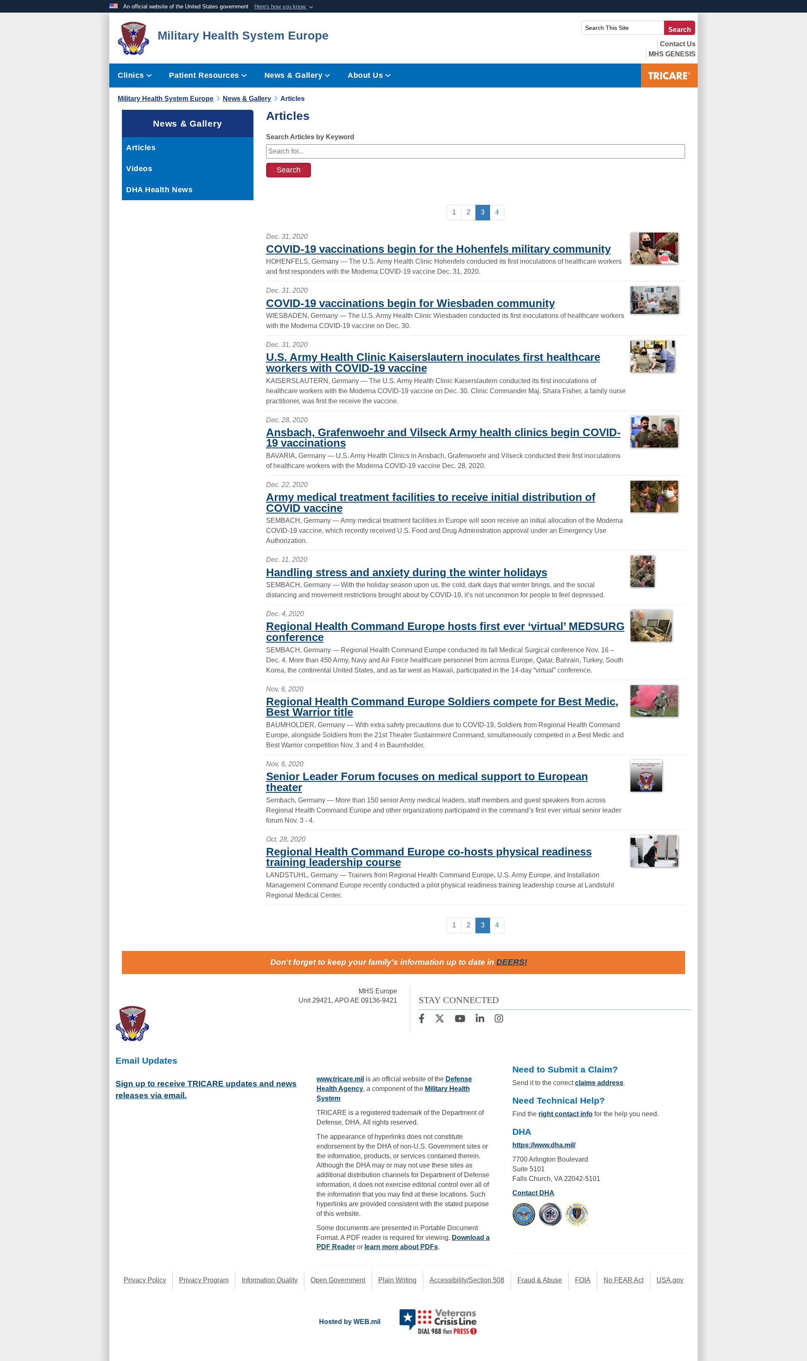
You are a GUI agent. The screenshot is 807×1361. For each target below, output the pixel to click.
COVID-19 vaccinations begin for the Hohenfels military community (438, 249)
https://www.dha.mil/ (543, 1145)
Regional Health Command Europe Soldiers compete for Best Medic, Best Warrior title (442, 707)
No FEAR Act (623, 1280)
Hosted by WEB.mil (349, 1321)
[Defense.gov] (523, 1214)
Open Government (338, 1280)
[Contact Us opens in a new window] (678, 44)
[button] (284, 7)
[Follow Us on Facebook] (422, 1019)
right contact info (565, 1113)
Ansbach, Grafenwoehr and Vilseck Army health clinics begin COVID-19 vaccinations (443, 437)
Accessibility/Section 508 (467, 1280)
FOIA (583, 1280)
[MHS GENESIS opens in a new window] (672, 54)
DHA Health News (159, 189)
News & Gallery (293, 75)
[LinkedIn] (480, 1019)
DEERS (510, 962)
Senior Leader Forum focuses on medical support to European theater (427, 782)
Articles (141, 147)
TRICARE (669, 75)
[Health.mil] (550, 1214)
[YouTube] (460, 1019)
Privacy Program (204, 1280)
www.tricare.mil (340, 1079)
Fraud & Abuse (539, 1280)
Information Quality (270, 1280)
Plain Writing (397, 1280)
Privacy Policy (145, 1280)
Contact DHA (533, 1193)
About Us (365, 75)
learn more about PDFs (401, 1246)
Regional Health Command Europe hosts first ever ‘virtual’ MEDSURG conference (445, 631)
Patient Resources (204, 75)
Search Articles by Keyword (310, 136)
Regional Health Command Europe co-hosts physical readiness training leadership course (429, 857)
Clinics (131, 75)
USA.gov (670, 1280)
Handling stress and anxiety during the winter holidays (406, 572)
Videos (139, 168)
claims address (599, 1082)
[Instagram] (499, 1019)
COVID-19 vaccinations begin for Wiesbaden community (410, 303)
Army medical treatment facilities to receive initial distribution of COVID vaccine (431, 502)
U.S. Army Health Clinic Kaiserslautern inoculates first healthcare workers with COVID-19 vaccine (433, 362)
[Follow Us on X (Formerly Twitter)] (439, 1019)
